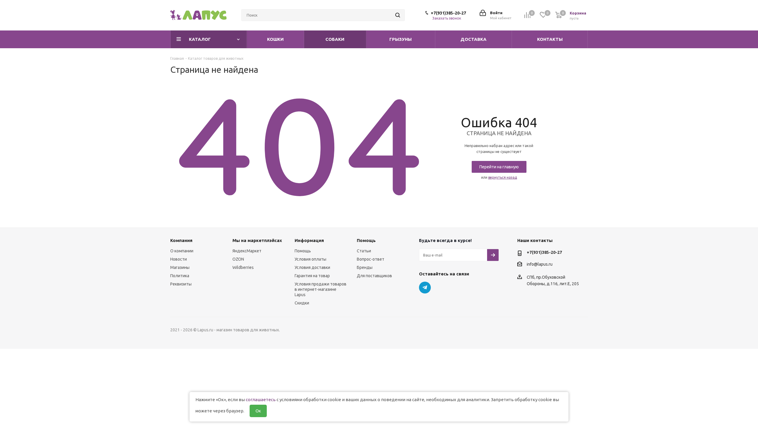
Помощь (303, 250)
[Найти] (398, 15)
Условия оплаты (310, 259)
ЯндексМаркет (246, 250)
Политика (179, 275)
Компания (181, 240)
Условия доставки (312, 267)
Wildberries (243, 267)
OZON (238, 259)
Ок (258, 411)
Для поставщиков (374, 275)
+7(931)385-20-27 (448, 13)
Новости (178, 259)
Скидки (302, 303)
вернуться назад (502, 177)
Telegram (425, 287)
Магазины (180, 267)
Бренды (364, 267)
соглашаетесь (261, 399)
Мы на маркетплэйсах (257, 240)
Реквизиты (181, 284)
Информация (309, 240)
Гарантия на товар (312, 275)
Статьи (364, 250)
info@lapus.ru (540, 264)
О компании (181, 250)
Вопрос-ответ (370, 259)
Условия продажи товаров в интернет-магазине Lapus (320, 289)
